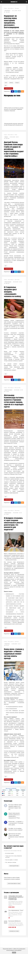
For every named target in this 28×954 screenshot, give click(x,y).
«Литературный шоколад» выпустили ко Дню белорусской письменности (13, 124)
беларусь (17, 82)
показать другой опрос (14, 865)
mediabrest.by (14, 2)
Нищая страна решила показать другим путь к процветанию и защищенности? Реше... (14, 815)
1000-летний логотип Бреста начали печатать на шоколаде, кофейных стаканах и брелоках (13, 109)
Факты (6, 874)
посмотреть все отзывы (14, 931)
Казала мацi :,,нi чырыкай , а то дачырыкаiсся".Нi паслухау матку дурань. (15, 823)
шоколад (11, 82)
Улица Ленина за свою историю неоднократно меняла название (12, 878)
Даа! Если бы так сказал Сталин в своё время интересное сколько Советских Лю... (16, 836)
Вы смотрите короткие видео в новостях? (14, 847)
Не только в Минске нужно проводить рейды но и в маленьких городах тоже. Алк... (15, 807)
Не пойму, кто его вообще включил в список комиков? (15, 829)
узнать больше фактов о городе (14, 883)
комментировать (8, 88)
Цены (6, 82)
